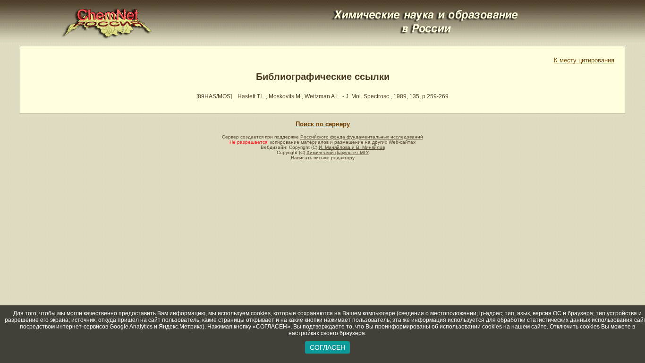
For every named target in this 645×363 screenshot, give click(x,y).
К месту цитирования (584, 60)
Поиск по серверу (323, 124)
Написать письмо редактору (323, 157)
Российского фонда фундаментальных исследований (361, 136)
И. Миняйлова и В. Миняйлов (352, 147)
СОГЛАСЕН (327, 347)
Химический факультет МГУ (337, 152)
